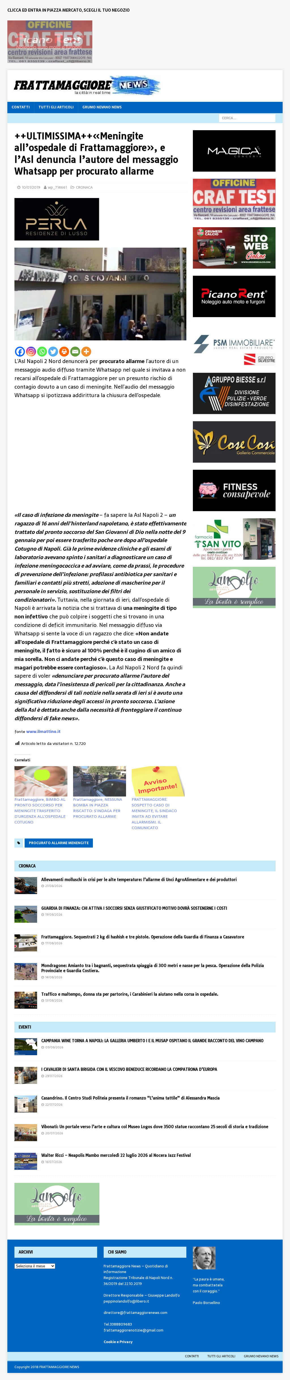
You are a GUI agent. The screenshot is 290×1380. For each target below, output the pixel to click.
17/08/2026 (53, 943)
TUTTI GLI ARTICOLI (56, 107)
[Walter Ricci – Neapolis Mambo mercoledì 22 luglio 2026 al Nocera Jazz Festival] (25, 1161)
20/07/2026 (54, 1133)
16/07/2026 (53, 1161)
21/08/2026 (53, 885)
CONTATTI (21, 107)
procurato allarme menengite (59, 843)
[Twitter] (53, 352)
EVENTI (25, 1027)
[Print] (64, 352)
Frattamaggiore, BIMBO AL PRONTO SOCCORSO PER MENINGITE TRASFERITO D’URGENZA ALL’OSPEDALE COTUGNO (39, 810)
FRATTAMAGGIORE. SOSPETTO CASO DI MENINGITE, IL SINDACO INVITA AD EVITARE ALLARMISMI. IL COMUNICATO (154, 813)
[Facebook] (20, 352)
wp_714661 (57, 187)
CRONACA (84, 187)
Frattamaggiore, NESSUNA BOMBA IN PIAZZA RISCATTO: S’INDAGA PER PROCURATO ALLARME (97, 807)
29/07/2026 (53, 1075)
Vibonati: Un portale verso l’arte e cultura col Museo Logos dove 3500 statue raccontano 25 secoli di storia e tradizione (154, 1126)
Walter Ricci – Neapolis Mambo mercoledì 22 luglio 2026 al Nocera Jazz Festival (116, 1155)
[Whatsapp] (42, 352)
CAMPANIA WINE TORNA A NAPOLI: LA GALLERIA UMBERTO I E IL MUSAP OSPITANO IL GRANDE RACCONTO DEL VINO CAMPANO (153, 1040)
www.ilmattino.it (43, 731)
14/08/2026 (53, 977)
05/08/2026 (54, 1047)
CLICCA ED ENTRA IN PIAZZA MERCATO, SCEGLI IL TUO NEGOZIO (68, 10)
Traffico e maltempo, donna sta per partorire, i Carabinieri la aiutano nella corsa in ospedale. (129, 994)
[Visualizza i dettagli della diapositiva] (49, 41)
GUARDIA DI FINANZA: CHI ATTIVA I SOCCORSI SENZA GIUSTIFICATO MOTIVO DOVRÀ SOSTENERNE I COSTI (134, 908)
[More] (86, 352)
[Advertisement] (100, 448)
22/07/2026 (53, 1104)
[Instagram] (31, 352)
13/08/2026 (53, 1000)
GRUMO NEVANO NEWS (101, 107)
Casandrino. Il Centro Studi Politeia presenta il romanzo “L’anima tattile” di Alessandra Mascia (130, 1098)
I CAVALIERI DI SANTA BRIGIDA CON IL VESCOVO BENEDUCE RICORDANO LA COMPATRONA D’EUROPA (129, 1069)
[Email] (75, 352)
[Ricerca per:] (247, 118)
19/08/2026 (53, 914)
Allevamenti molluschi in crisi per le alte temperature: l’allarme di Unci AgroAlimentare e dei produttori (139, 879)
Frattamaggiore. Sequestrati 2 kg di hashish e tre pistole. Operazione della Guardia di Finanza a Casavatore (142, 936)
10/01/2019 (31, 187)
